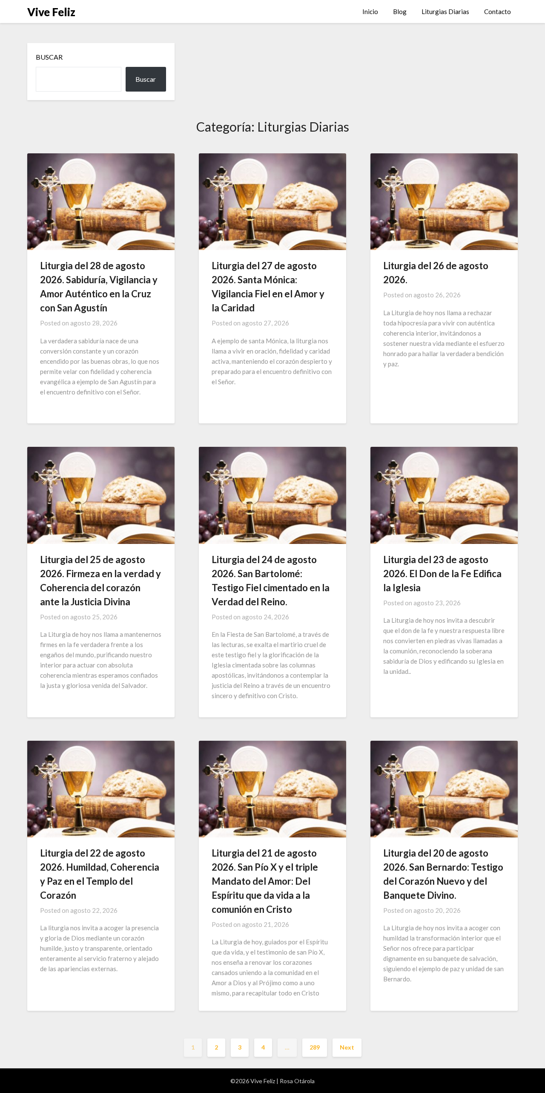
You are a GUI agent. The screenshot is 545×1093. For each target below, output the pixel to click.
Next (347, 1047)
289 (315, 1047)
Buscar (49, 57)
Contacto (497, 11)
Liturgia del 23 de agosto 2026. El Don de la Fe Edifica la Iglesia (442, 573)
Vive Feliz (51, 12)
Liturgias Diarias (445, 11)
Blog (400, 11)
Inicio (370, 11)
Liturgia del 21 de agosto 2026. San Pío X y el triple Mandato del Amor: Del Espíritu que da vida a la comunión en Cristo (265, 881)
